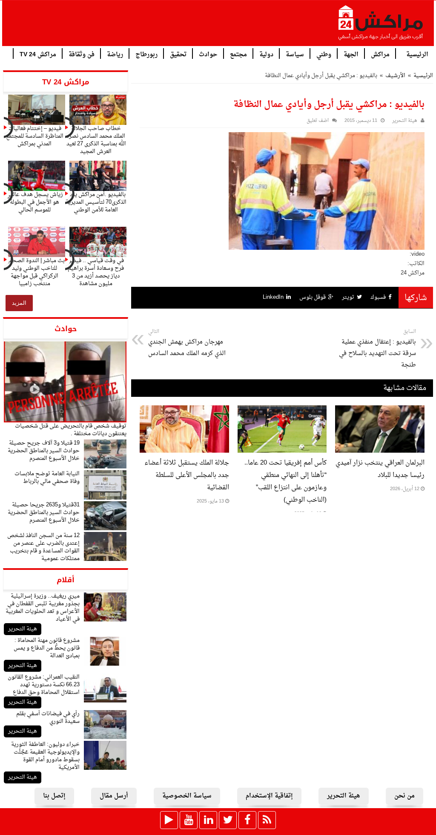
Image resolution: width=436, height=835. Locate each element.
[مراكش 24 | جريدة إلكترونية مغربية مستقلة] (381, 26)
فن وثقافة (82, 54)
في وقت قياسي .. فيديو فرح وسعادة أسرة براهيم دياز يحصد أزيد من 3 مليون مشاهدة (96, 272)
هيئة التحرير (22, 629)
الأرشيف (395, 75)
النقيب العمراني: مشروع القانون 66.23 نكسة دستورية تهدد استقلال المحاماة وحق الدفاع (44, 685)
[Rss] (267, 820)
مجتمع (238, 54)
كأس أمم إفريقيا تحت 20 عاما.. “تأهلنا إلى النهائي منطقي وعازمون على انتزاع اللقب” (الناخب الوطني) (285, 481)
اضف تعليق (318, 120)
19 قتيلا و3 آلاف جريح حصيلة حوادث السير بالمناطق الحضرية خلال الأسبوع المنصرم (44, 451)
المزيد (19, 303)
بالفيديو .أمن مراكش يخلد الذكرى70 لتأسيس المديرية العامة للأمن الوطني (96, 202)
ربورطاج (146, 54)
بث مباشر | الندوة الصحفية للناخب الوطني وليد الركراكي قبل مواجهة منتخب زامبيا (34, 272)
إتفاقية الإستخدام (269, 796)
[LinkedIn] (208, 820)
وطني (323, 54)
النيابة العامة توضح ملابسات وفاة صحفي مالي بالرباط (47, 477)
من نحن (404, 796)
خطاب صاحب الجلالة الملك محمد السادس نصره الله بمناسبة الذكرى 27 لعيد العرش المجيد (96, 140)
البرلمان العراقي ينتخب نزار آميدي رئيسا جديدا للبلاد (380, 469)
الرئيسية (417, 54)
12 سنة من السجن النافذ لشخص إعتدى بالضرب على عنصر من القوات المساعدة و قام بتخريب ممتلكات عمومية (43, 547)
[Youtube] (189, 820)
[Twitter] (228, 820)
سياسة (295, 54)
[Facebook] (247, 820)
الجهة (351, 54)
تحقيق (178, 54)
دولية (266, 54)
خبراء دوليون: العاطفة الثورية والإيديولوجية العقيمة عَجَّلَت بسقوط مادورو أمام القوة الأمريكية (45, 756)
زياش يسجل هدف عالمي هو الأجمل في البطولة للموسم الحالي (34, 202)
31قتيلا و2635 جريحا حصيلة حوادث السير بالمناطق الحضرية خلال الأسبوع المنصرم (44, 513)
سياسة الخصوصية (187, 796)
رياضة (115, 54)
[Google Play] (169, 820)
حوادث (208, 54)
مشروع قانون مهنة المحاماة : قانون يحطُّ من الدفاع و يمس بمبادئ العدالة (47, 648)
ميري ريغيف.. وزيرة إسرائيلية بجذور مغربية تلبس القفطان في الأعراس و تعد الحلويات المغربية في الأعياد (43, 607)
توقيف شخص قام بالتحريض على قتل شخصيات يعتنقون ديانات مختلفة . (70, 430)
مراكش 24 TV (38, 54)
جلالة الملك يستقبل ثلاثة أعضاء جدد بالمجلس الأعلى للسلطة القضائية (186, 475)
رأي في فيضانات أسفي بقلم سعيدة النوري (48, 717)
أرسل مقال (114, 796)
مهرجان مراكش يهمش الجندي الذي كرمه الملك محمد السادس (187, 343)
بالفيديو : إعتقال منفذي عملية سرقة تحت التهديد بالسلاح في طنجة (377, 349)
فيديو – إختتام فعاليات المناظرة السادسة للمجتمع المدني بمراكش (34, 136)
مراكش (380, 54)
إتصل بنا (54, 796)
